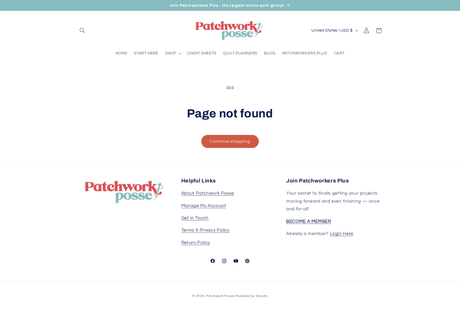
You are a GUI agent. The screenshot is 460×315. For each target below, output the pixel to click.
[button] (82, 30)
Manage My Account (203, 205)
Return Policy (195, 242)
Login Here (341, 233)
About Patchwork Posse (207, 193)
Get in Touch (195, 218)
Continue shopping (230, 141)
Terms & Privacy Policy (205, 230)
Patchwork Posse (220, 296)
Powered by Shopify (252, 296)
